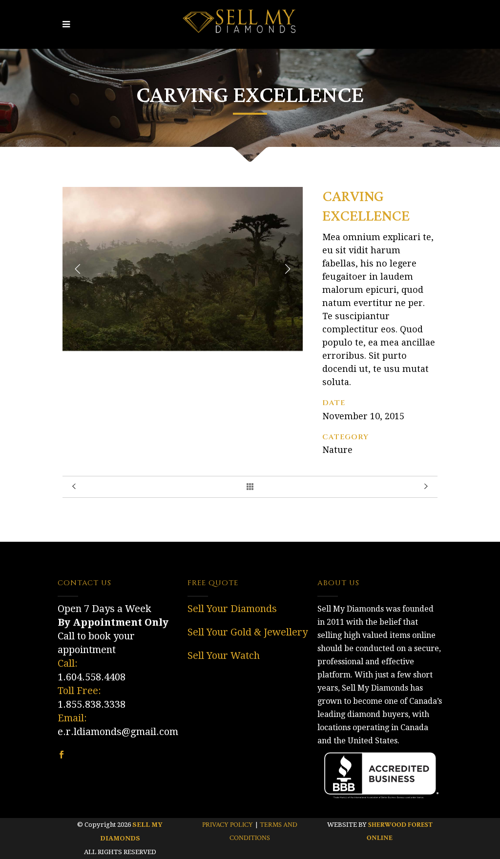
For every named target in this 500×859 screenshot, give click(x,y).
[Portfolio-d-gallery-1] (182, 348)
